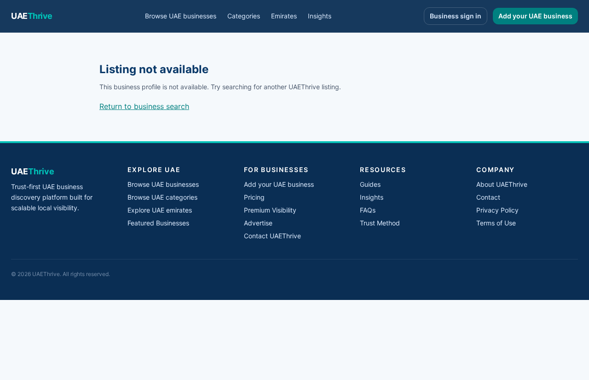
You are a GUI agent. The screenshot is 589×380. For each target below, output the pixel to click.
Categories (243, 16)
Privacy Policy (497, 210)
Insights (319, 16)
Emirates (284, 16)
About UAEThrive (501, 184)
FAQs (367, 210)
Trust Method (380, 223)
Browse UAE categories (162, 197)
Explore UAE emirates (159, 210)
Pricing (254, 197)
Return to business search (144, 106)
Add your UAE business (535, 16)
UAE (31, 16)
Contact (488, 197)
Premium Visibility (270, 210)
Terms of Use (496, 223)
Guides (370, 184)
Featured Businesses (158, 223)
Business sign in (455, 16)
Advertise (258, 223)
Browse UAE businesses (180, 16)
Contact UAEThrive (272, 236)
